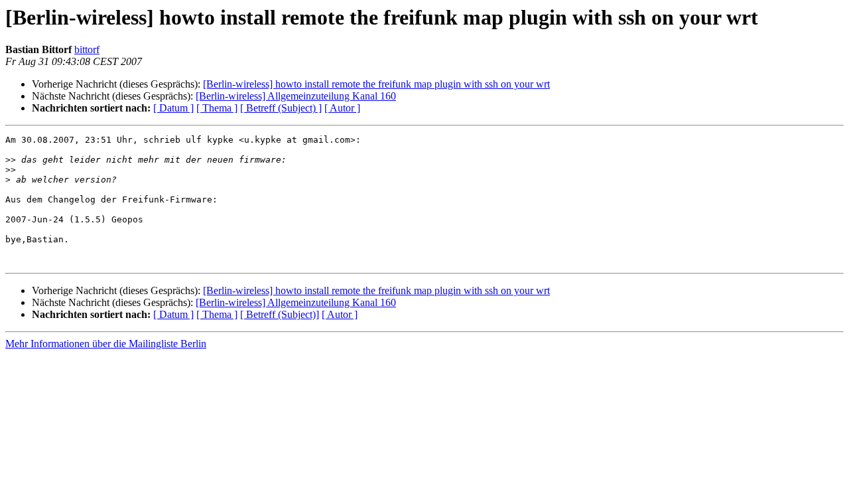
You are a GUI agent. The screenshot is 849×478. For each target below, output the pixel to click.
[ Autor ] (342, 108)
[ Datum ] (173, 108)
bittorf (86, 49)
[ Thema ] (216, 108)
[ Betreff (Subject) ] (281, 108)
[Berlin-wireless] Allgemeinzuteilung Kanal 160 (296, 96)
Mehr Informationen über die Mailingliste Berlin (105, 343)
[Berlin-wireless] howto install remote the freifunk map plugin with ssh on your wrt (376, 84)
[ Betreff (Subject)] (279, 314)
